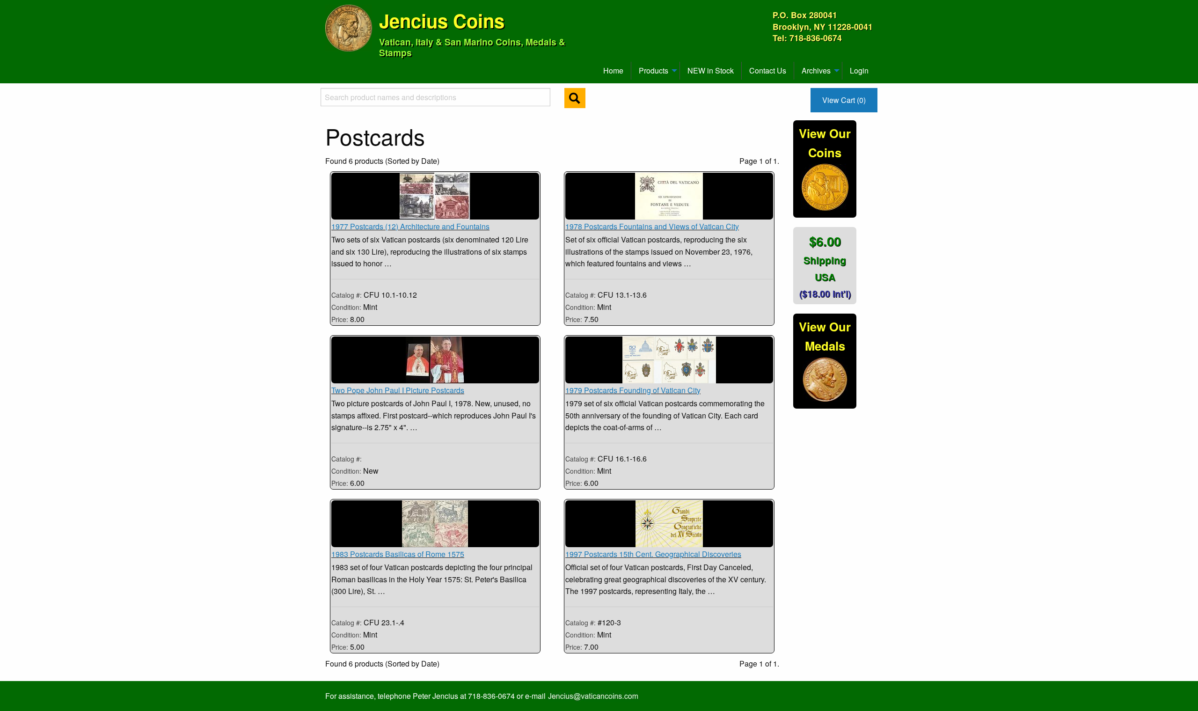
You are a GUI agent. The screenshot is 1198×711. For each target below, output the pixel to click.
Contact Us (767, 70)
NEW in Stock (710, 70)
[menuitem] (329, 67)
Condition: (347, 307)
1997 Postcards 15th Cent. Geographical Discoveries (653, 554)
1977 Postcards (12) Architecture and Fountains (410, 226)
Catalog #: (347, 295)
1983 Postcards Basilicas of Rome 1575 (397, 554)
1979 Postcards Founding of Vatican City (633, 390)
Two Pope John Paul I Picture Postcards (397, 390)
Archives (816, 70)
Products (653, 70)
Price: (339, 319)
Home (613, 70)
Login (859, 70)
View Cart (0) (844, 100)
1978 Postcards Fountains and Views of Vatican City (652, 226)
